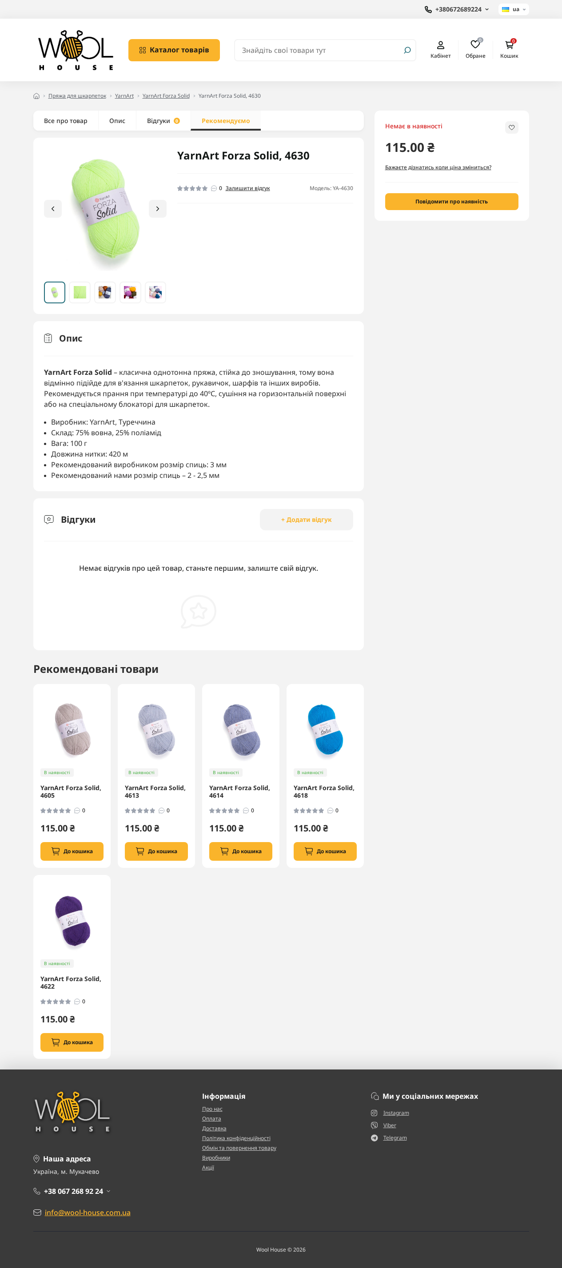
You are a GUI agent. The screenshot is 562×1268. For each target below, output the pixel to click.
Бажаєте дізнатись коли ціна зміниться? (438, 167)
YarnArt (124, 95)
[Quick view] (110, 725)
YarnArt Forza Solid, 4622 (70, 982)
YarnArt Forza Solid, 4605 (70, 791)
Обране (476, 50)
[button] (158, 209)
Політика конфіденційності (236, 1138)
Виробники (216, 1157)
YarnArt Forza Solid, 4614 (239, 791)
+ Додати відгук (306, 519)
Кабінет (440, 55)
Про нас (212, 1109)
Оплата (211, 1118)
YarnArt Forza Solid (166, 95)
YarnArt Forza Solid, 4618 (324, 791)
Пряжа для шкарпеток (77, 95)
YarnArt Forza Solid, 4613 (155, 791)
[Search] (407, 50)
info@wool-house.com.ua (88, 1212)
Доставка (214, 1128)
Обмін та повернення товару (239, 1148)
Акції (208, 1167)
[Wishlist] (110, 741)
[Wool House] (75, 49)
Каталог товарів (179, 50)
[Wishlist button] (511, 127)
